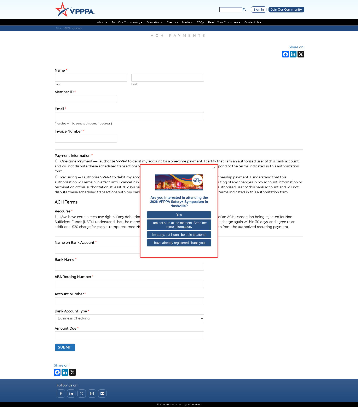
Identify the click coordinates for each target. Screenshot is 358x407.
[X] (300, 54)
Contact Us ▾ (252, 22)
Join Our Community (286, 9)
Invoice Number (69, 131)
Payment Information (74, 156)
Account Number (70, 294)
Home (58, 28)
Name (61, 70)
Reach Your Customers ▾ (224, 22)
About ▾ (102, 22)
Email (60, 109)
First (57, 84)
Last (134, 84)
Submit (65, 347)
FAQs (200, 22)
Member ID (65, 92)
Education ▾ (154, 22)
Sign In (259, 9)
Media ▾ (187, 22)
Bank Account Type (72, 311)
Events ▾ (172, 22)
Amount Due (67, 328)
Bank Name (65, 260)
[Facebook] (285, 54)
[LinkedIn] (292, 54)
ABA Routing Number (74, 277)
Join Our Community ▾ (127, 22)
